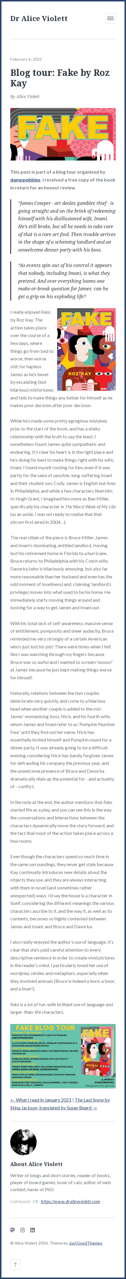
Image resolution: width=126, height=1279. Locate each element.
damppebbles (25, 179)
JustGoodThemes (85, 1242)
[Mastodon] (12, 1230)
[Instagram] (22, 1230)
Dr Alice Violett (39, 18)
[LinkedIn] (32, 1230)
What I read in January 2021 (40, 1099)
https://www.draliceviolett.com (70, 1201)
